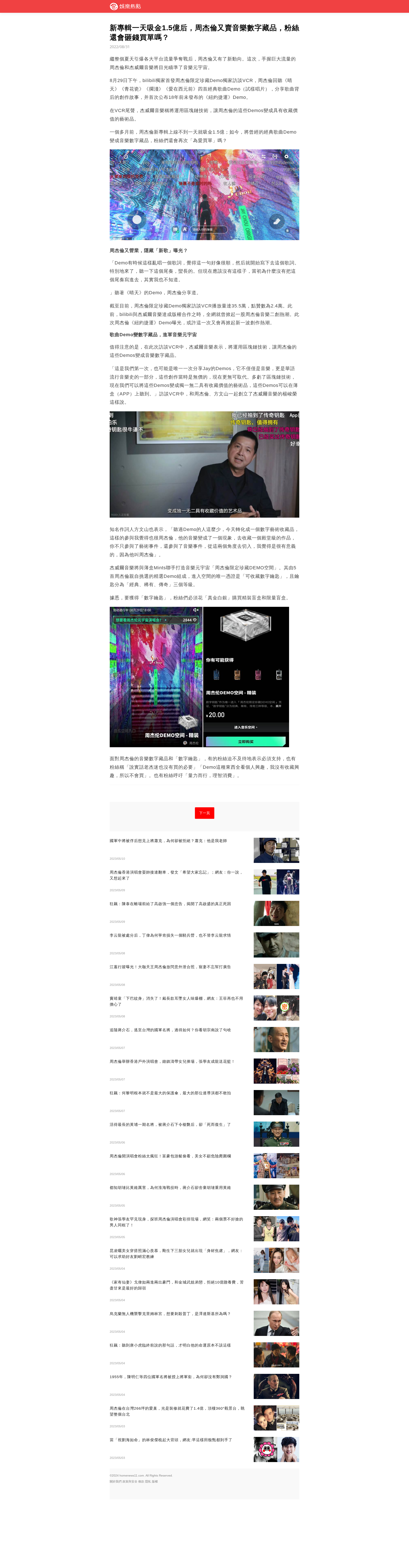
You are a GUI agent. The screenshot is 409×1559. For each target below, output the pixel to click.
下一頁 (204, 813)
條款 (141, 1481)
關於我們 (116, 1481)
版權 (155, 1481)
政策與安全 (129, 1481)
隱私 (148, 1481)
